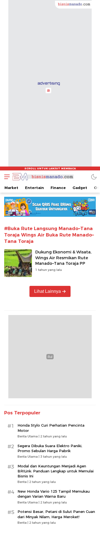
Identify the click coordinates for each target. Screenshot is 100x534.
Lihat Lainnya (47, 291)
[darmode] (94, 176)
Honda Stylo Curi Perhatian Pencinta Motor (51, 427)
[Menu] (5, 176)
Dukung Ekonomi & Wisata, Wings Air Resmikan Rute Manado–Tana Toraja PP (63, 258)
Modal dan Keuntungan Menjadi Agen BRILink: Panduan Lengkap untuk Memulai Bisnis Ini (56, 471)
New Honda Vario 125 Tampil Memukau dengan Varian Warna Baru (54, 493)
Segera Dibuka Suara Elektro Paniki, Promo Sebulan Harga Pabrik (50, 448)
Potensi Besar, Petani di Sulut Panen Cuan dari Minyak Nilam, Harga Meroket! (56, 514)
